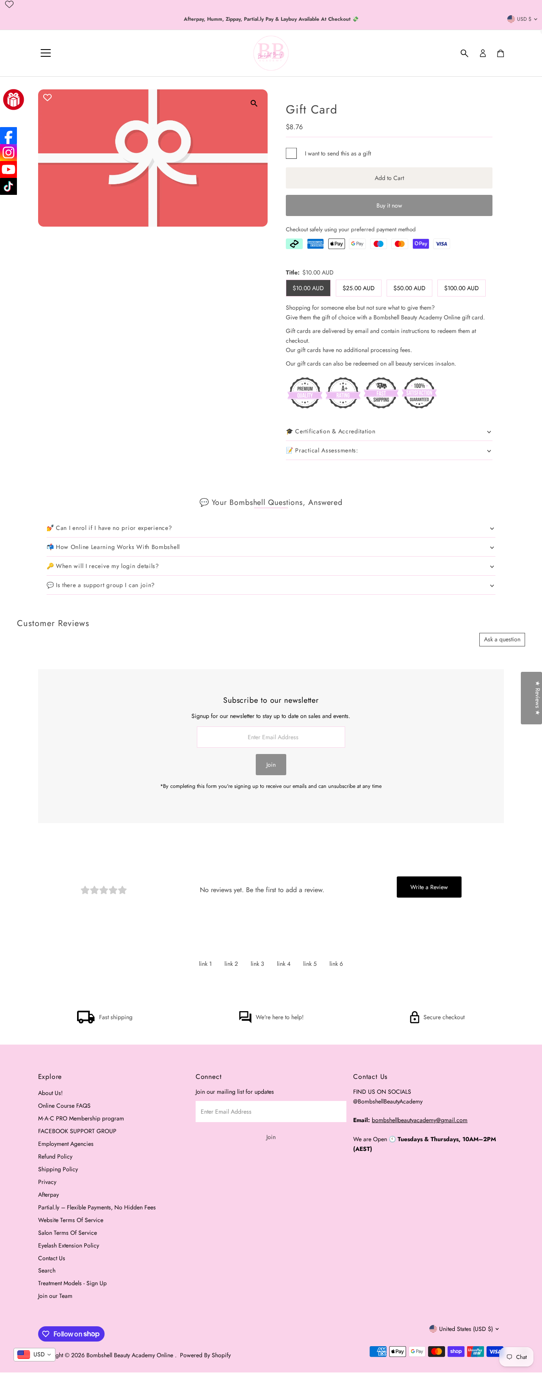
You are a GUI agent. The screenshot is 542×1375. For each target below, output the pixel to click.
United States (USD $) (466, 1329)
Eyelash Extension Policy (68, 1245)
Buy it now (389, 205)
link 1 (205, 963)
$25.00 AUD (359, 288)
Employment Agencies (66, 1143)
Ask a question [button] (502, 639)
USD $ (524, 19)
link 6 (336, 963)
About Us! (50, 1093)
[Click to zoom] (253, 103)
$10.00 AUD (308, 288)
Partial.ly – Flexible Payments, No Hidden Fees (97, 1207)
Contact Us (51, 1258)
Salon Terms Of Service (67, 1232)
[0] (500, 53)
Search (46, 1270)
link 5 (310, 963)
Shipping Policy (58, 1169)
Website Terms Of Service (70, 1220)
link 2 (231, 963)
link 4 (283, 963)
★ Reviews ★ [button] (538, 698)
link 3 (257, 963)
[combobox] (34, 1354)
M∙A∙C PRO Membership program (81, 1118)
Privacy (47, 1182)
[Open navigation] (45, 53)
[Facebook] (8, 135)
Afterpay (48, 1194)
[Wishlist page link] (9, 4)
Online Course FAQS (64, 1105)
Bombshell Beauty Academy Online (130, 1355)
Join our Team (55, 1296)
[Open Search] (464, 53)
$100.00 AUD (461, 288)
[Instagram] (8, 152)
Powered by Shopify (205, 1355)
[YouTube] (8, 169)
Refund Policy (55, 1156)
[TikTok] (8, 186)
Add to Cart (389, 178)
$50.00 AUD (409, 288)
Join (271, 764)
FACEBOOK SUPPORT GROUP (77, 1131)
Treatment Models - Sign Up (72, 1283)
